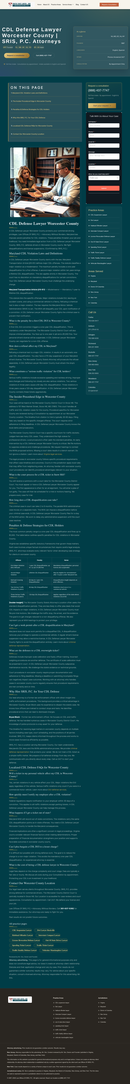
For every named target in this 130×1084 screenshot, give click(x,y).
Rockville (91, 352)
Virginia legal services (52, 454)
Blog (77, 4)
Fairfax (90, 317)
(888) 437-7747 (98, 90)
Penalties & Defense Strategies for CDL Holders (31, 109)
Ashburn (91, 326)
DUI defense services (57, 790)
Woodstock (92, 378)
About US (46, 4)
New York (91, 370)
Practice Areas (56, 4)
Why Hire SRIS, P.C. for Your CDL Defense (29, 118)
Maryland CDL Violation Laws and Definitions (29, 93)
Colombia (91, 387)
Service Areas (67, 4)
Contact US (84, 4)
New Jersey (92, 361)
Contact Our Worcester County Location (28, 134)
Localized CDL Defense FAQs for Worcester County (32, 126)
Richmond (92, 343)
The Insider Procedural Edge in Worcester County (32, 101)
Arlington (91, 335)
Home (39, 4)
